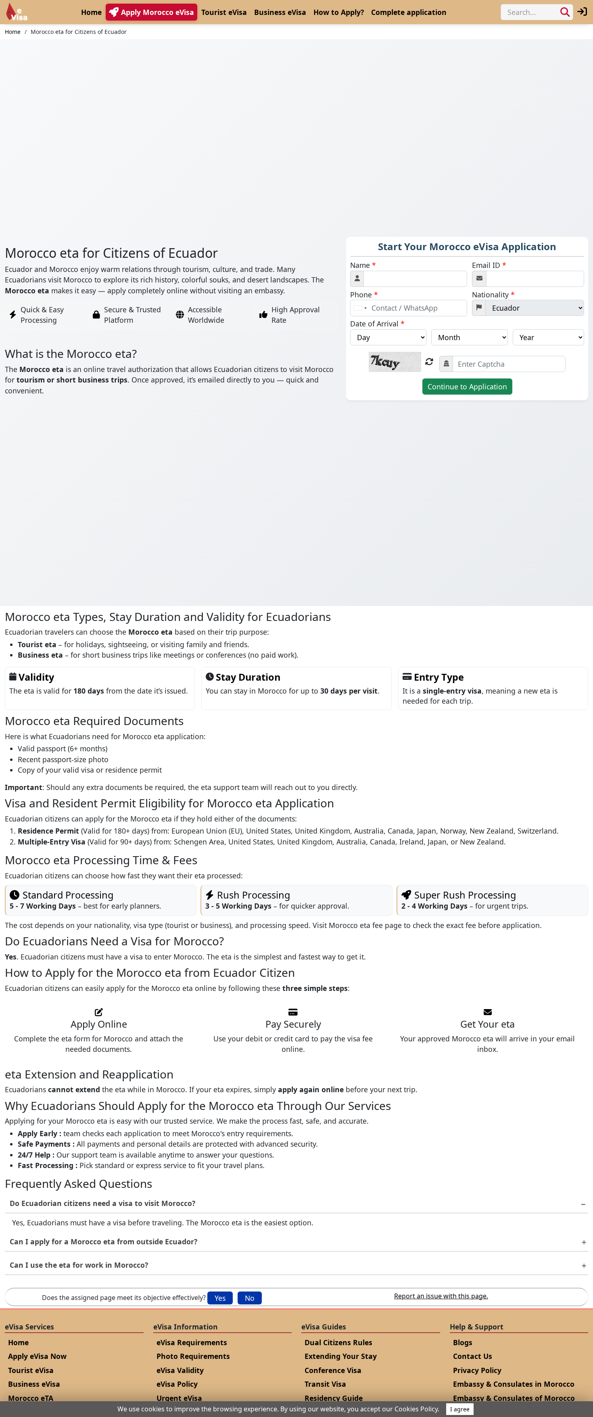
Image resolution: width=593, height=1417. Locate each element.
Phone (364, 294)
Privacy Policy (477, 1370)
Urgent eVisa (179, 1398)
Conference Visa (333, 1370)
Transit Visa (325, 1384)
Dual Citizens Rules (338, 1342)
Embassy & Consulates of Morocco (514, 1398)
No (250, 1298)
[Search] (565, 12)
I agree (460, 1409)
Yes (220, 1298)
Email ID (489, 265)
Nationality (493, 294)
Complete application (409, 12)
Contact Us (472, 1356)
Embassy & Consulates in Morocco (513, 1384)
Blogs (462, 1342)
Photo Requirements (193, 1356)
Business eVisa (280, 12)
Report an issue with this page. (441, 1296)
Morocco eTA (30, 1398)
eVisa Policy (177, 1384)
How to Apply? (338, 12)
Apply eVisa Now (37, 1356)
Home (91, 12)
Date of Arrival (377, 323)
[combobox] (360, 308)
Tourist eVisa (224, 12)
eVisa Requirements (192, 1342)
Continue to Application (467, 386)
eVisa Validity (180, 1370)
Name (363, 265)
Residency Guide (334, 1398)
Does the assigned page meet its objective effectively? (124, 1297)
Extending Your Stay (341, 1356)
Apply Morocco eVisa (157, 12)
